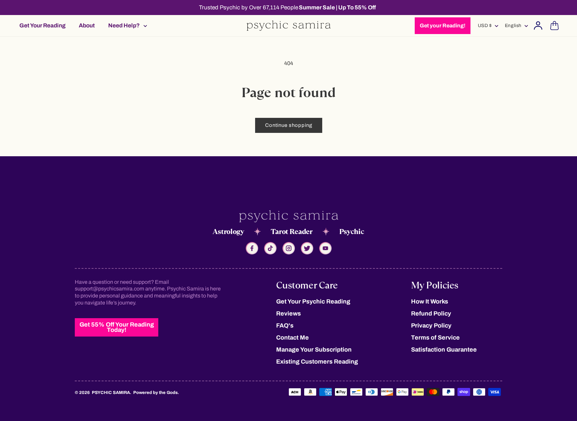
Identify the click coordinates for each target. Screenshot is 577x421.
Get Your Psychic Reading (313, 301)
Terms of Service (435, 338)
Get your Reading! (442, 25)
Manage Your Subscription (314, 350)
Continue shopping (288, 125)
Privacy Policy (431, 326)
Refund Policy (431, 313)
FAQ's (285, 326)
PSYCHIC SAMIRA (111, 392)
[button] (126, 25)
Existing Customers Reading (317, 362)
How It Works (429, 301)
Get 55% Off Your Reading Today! (116, 327)
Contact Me (292, 338)
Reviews (288, 313)
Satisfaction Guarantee (444, 350)
